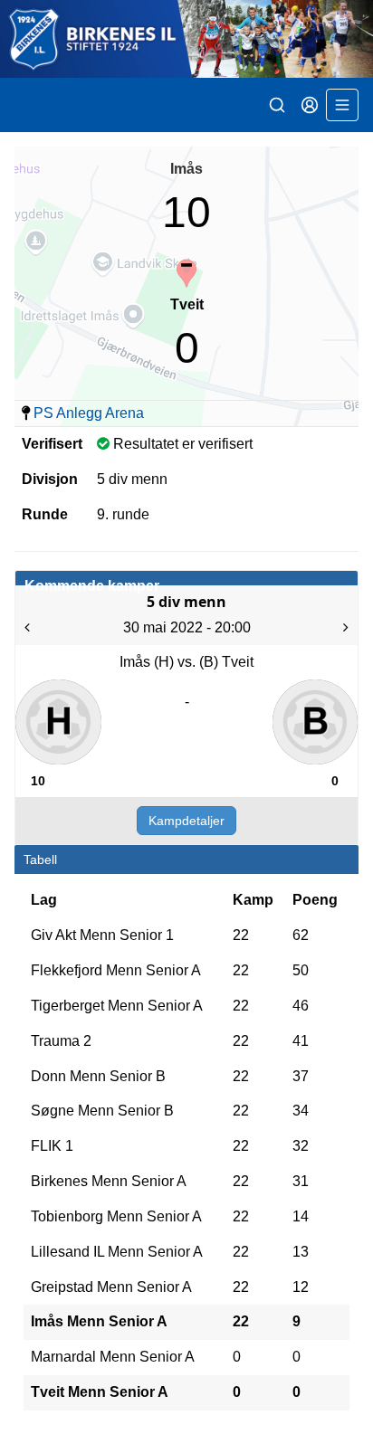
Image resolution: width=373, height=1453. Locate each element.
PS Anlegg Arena (88, 413)
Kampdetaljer (186, 820)
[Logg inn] (309, 105)
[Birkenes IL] (186, 39)
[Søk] (277, 105)
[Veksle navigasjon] (342, 105)
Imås (186, 168)
